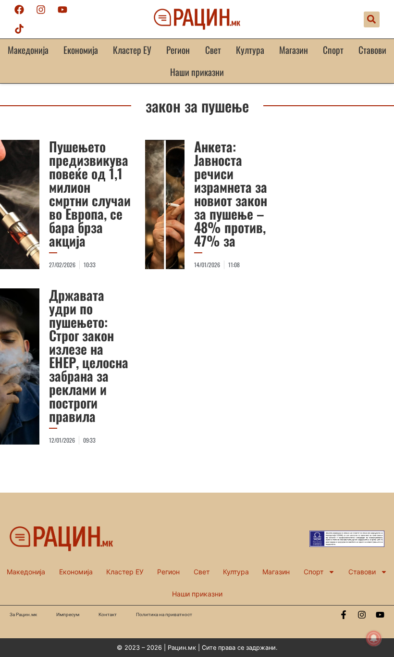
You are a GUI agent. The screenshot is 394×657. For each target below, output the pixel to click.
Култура (250, 50)
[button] (372, 19)
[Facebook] (19, 9)
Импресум (67, 614)
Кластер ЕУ (132, 50)
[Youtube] (62, 9)
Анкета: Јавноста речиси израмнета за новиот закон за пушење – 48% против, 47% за (230, 193)
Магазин (293, 50)
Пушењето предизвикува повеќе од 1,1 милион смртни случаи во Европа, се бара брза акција (90, 193)
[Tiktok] (19, 28)
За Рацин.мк (23, 614)
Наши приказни (197, 72)
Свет (213, 50)
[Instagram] (40, 9)
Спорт (333, 50)
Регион (178, 50)
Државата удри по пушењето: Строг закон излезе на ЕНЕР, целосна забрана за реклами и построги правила (88, 355)
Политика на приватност (164, 614)
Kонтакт (107, 614)
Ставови (372, 50)
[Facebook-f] (343, 614)
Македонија (28, 50)
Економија (80, 50)
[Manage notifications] (374, 638)
